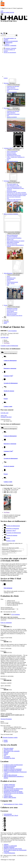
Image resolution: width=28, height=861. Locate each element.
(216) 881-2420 (4, 337)
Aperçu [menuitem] (8, 276)
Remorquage (7, 108)
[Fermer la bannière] (2, 1)
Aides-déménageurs (17, 273)
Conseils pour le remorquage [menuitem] (13, 114)
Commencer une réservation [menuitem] (13, 86)
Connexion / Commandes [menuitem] (10, 45)
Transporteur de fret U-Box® (11, 815)
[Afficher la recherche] (4, 33)
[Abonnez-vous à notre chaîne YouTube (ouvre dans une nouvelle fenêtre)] (5, 830)
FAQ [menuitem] (8, 90)
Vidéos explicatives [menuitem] (11, 87)
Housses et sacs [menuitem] (10, 239)
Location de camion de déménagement (13, 764)
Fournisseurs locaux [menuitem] (11, 277)
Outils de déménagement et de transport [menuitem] (15, 240)
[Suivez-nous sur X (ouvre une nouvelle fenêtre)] (5, 828)
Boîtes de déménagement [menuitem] (12, 235)
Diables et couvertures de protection (12, 770)
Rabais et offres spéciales (10, 797)
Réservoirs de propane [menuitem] (12, 314)
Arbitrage (6, 844)
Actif (2, 11)
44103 (5, 323)
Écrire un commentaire (6, 622)
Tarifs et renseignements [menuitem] (12, 151)
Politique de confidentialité (10, 845)
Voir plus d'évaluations (6, 719)
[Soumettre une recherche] (16, 35)
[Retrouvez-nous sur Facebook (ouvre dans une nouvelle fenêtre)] (5, 819)
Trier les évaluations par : (7, 607)
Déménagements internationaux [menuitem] (14, 155)
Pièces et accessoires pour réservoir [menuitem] (14, 315)
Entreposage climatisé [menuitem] (11, 191)
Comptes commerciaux (9, 784)
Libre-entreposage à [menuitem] (13, 185)
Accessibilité (7, 756)
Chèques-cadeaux (8, 796)
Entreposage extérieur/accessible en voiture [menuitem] (16, 195)
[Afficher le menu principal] (2, 14)
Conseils (6, 754)
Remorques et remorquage (10, 368)
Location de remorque (9, 767)
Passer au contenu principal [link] (7, 12)
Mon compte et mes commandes (12, 751)
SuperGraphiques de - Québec (13, 804)
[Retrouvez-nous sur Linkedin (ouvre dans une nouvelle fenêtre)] (5, 826)
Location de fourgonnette (10, 766)
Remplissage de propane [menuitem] (12, 308)
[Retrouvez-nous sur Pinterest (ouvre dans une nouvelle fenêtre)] (5, 823)
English (5, 740)
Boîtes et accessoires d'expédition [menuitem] (14, 238)
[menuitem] (17, 111)
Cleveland (6, 321)
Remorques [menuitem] (6, 83)
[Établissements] (6, 33)
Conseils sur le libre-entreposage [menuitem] (14, 199)
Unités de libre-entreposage (10, 775)
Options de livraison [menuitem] (11, 152)
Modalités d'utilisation (9, 847)
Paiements (6, 752)
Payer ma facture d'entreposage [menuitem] (14, 196)
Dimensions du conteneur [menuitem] (12, 161)
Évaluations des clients (9, 758)
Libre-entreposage (8, 588)
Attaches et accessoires (9, 786)
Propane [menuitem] (6, 305)
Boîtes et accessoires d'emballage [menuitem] (11, 214)
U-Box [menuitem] (8, 148)
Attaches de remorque (9, 391)
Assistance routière (8, 749)
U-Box (18, 148)
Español (6, 741)
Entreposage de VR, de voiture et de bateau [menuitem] (16, 192)
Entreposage (13, 180)
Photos (6, 343)
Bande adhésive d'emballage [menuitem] (13, 242)
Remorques (12, 83)
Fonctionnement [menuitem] (10, 279)
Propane (10, 305)
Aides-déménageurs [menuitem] (8, 273)
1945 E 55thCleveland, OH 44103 (6, 416)
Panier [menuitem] (7, 44)
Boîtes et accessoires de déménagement (13, 788)
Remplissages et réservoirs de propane (13, 791)
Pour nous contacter (8, 748)
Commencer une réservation (13, 111)
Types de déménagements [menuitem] (12, 282)
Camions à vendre (8, 406)
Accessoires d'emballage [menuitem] (12, 236)
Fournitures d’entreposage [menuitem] (12, 201)
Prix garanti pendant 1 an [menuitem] (10, 38)
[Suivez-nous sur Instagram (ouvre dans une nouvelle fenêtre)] (5, 821)
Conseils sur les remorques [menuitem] (13, 89)
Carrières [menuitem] (6, 39)
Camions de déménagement (10, 353)
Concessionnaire (8, 814)
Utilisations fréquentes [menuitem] (12, 154)
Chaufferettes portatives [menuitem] (12, 312)
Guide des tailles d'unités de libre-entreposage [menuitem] (17, 194)
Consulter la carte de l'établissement (9, 345)
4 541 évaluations (12, 330)
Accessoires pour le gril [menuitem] (12, 309)
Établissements (9, 853)
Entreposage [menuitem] (6, 180)
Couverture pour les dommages (11, 790)
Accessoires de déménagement (11, 383)
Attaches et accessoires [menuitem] (12, 92)
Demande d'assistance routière (10, 737)
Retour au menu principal (13, 84)
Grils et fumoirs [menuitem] (10, 311)
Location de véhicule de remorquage (13, 769)
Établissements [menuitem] (8, 42)
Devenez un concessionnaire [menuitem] (11, 41)
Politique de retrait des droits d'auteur (13, 848)
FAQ (5, 755)
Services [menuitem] (8, 280)
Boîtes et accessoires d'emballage (12, 232)
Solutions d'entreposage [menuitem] (12, 243)
